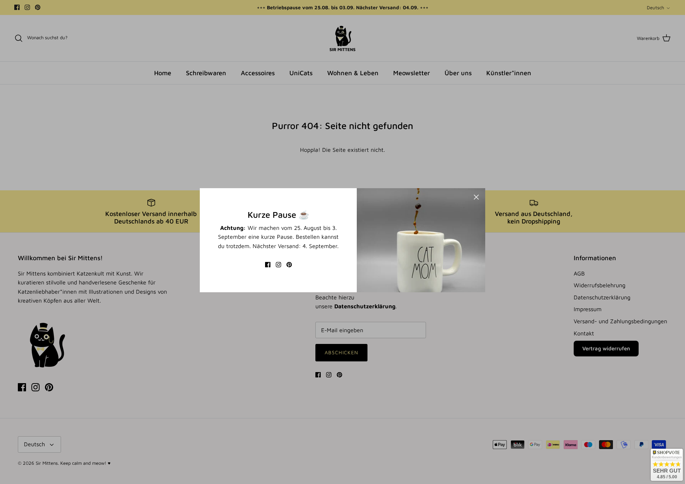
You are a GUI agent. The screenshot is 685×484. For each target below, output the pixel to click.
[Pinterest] (289, 264)
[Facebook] (267, 264)
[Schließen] (476, 197)
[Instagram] (278, 264)
